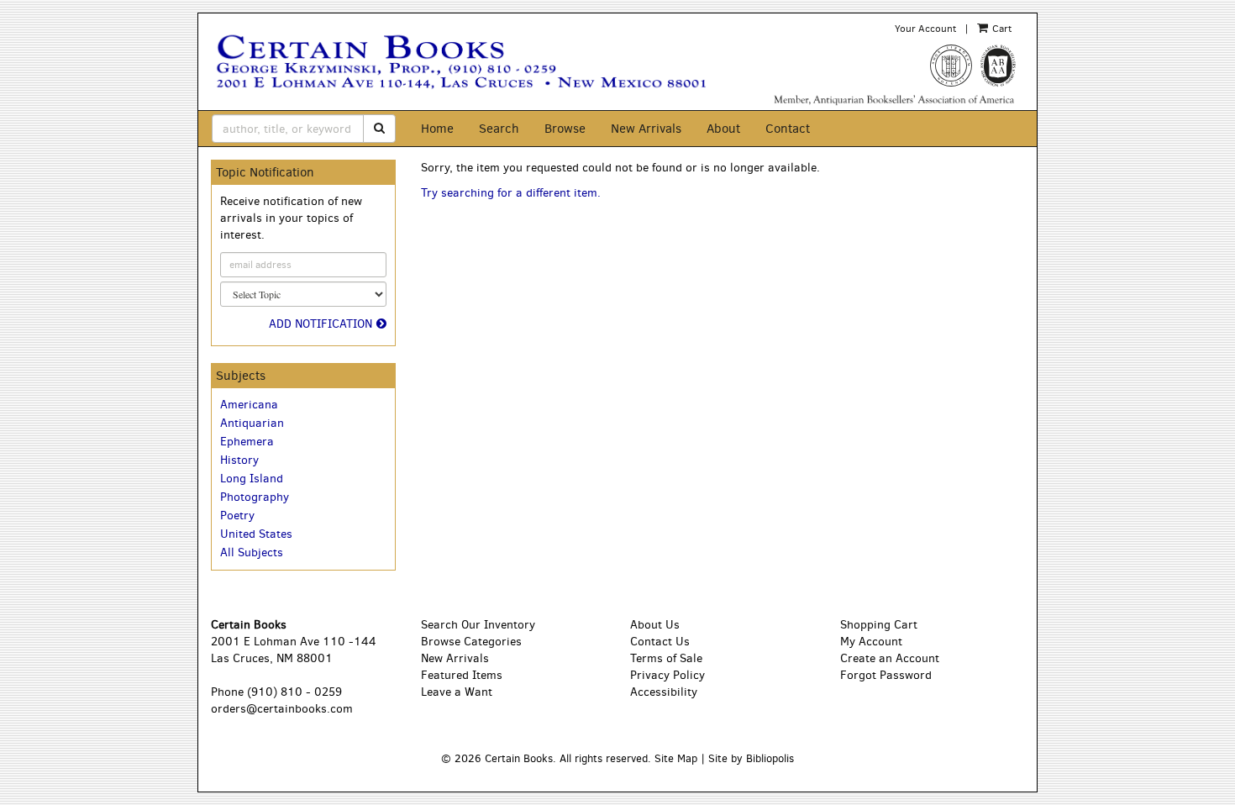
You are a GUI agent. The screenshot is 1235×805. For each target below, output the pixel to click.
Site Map (675, 758)
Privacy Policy (667, 675)
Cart (1001, 28)
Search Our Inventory (478, 625)
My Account (871, 642)
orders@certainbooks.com (282, 709)
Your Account (925, 28)
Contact (787, 128)
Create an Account (889, 658)
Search (499, 128)
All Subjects (251, 552)
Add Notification (320, 324)
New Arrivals (646, 128)
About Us (655, 625)
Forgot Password (886, 675)
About (723, 128)
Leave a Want (456, 692)
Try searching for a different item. (511, 193)
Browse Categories (471, 642)
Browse (565, 128)
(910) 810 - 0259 (294, 692)
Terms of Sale (666, 658)
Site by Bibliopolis (751, 758)
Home (437, 128)
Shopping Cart (878, 625)
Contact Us (660, 642)
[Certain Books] (477, 61)
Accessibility (663, 692)
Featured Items (461, 675)
